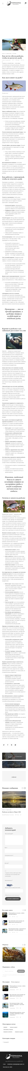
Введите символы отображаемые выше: (12, 887)
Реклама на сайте (7, 1067)
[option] (14, 803)
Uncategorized (12, 754)
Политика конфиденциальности (15, 1064)
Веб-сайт (7, 863)
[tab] (6, 982)
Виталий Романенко (5, 814)
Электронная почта (9, 855)
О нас (4, 1064)
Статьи (14, 53)
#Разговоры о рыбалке (8, 1029)
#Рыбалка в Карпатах (8, 1031)
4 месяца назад (12, 989)
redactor (3, 60)
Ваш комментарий (9, 833)
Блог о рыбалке (6, 53)
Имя (6, 847)
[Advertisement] (14, 22)
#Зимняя (5, 1027)
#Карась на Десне (13, 1027)
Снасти (18, 763)
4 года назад (11, 814)
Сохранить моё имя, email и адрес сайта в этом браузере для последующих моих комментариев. (13, 874)
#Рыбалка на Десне (19, 1031)
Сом (14, 763)
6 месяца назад (7, 60)
